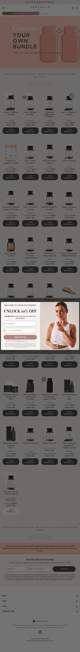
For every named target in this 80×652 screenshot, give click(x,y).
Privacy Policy (25, 341)
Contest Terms (14, 341)
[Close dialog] (76, 304)
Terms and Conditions (31, 340)
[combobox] (7, 330)
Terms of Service (24, 347)
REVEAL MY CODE (20, 337)
